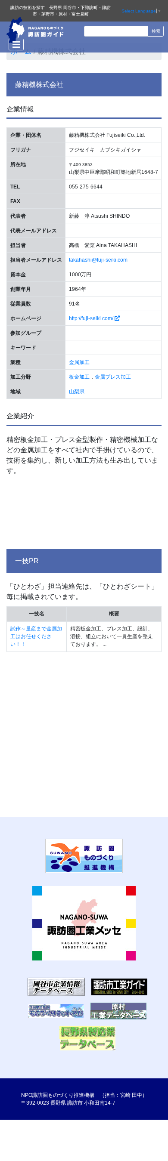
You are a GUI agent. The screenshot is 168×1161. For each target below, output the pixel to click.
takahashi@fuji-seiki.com (98, 260)
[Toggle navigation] (16, 44)
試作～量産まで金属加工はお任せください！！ (36, 636)
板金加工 (79, 377)
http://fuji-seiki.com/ (92, 318)
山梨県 (76, 392)
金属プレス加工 (113, 377)
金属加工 (79, 362)
